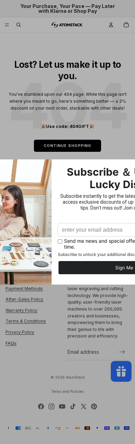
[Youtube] (62, 406)
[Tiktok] (72, 406)
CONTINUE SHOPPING (67, 146)
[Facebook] (41, 406)
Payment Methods (24, 288)
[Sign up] (122, 352)
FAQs (11, 343)
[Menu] (7, 25)
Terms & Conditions (26, 321)
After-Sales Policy (24, 299)
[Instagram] (51, 406)
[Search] (18, 25)
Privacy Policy (20, 332)
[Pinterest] (94, 406)
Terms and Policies (67, 391)
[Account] (111, 25)
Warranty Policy (21, 310)
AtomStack (75, 377)
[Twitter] (83, 406)
